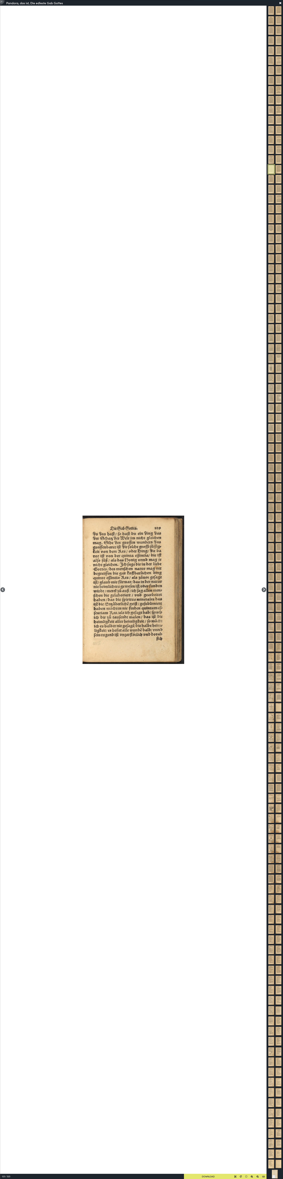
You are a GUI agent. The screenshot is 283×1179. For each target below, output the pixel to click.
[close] (280, 3)
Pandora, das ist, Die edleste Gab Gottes (34, 3)
